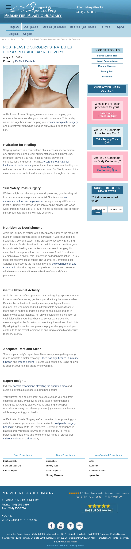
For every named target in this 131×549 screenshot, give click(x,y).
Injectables (94, 475)
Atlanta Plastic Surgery (20, 500)
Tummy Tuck (107, 71)
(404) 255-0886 (86, 12)
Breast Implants (53, 470)
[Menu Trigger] (8, 7)
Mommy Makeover (107, 66)
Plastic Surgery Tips (107, 56)
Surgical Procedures (54, 26)
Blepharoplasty (10, 461)
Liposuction (51, 461)
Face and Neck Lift (12, 466)
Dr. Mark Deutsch (25, 61)
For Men (105, 26)
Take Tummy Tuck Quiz (107, 141)
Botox (91, 461)
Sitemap (64, 545)
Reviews (119, 26)
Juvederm (93, 466)
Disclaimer (52, 545)
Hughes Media (69, 541)
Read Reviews (122, 493)
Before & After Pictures (83, 26)
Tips (22, 39)
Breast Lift (107, 77)
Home (3, 39)
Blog (13, 39)
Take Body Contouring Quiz (107, 168)
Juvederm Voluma (97, 470)
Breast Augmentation (107, 61)
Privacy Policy (77, 545)
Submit (97, 213)
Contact (27, 33)
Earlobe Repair (10, 470)
